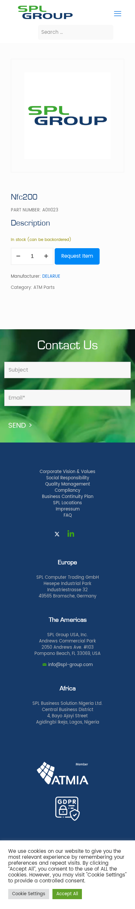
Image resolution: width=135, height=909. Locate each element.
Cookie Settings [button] (28, 894)
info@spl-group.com (70, 664)
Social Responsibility (67, 478)
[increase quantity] (46, 256)
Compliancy (67, 490)
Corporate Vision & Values (67, 471)
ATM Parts (44, 287)
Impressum (68, 509)
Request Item (77, 256)
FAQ (68, 515)
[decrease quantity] (18, 256)
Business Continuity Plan (67, 496)
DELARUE (51, 276)
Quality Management (67, 484)
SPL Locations (67, 503)
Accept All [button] (67, 894)
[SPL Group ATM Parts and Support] (45, 18)
